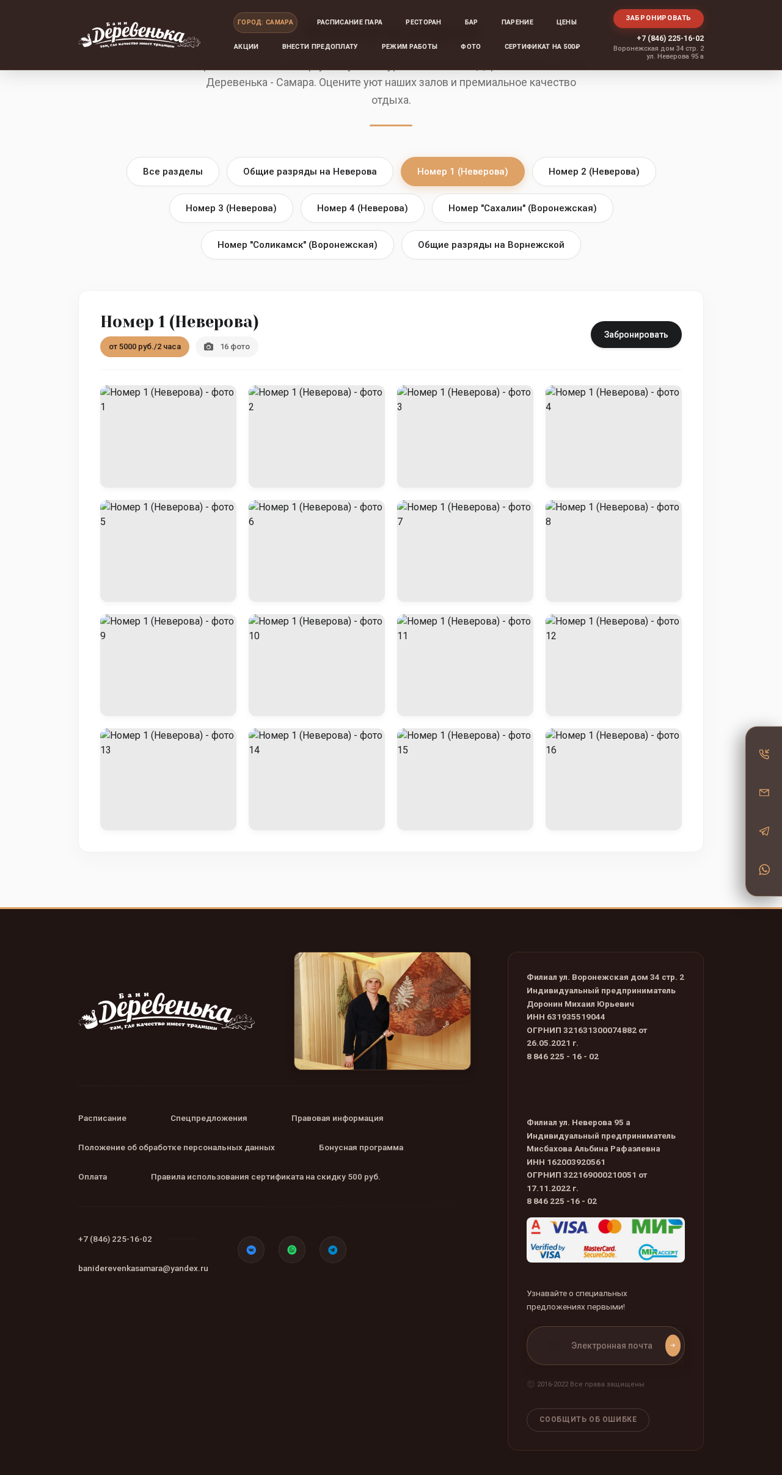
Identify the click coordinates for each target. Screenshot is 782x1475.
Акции (246, 47)
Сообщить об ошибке (588, 1419)
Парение (517, 22)
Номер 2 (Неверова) (594, 171)
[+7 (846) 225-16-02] (764, 753)
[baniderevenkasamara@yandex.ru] (764, 791)
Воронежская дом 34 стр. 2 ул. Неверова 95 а (658, 52)
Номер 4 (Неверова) (362, 208)
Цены (567, 22)
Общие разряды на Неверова (310, 171)
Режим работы (410, 47)
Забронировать (659, 18)
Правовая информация (337, 1118)
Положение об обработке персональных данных (176, 1147)
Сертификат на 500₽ (542, 47)
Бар (471, 22)
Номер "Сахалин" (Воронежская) (522, 208)
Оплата (92, 1176)
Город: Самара (265, 22)
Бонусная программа (361, 1147)
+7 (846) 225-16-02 (670, 38)
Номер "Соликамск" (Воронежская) (297, 244)
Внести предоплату (320, 47)
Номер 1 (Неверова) (462, 171)
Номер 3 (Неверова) (231, 208)
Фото (471, 47)
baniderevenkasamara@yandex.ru (143, 1268)
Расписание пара (350, 22)
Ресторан (423, 22)
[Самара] (139, 34)
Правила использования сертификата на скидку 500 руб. (266, 1176)
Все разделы (173, 171)
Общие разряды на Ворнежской (491, 244)
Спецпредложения (208, 1118)
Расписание (102, 1118)
